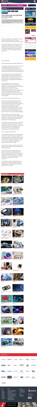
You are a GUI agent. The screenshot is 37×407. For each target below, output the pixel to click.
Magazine (3, 392)
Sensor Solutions (10, 397)
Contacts (3, 398)
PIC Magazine (10, 392)
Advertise (3, 396)
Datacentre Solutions (11, 398)
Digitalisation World (11, 399)
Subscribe (3, 397)
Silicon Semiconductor (11, 391)
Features (3, 391)
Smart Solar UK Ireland (11, 396)
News (2, 390)
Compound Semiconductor (12, 390)
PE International (22, 392)
